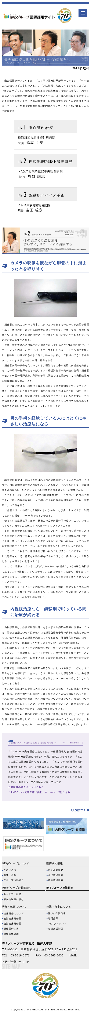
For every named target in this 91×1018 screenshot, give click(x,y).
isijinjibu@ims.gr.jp (15, 961)
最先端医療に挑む (14, 899)
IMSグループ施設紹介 (59, 887)
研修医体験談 (11, 933)
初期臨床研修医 (12, 918)
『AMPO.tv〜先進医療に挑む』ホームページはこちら (39, 792)
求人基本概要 (55, 870)
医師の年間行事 (57, 913)
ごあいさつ (10, 870)
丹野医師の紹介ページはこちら (26, 787)
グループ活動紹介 (14, 880)
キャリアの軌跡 (12, 894)
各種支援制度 (55, 928)
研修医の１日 (11, 928)
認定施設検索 (55, 875)
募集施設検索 (55, 880)
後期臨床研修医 (12, 923)
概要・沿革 (10, 875)
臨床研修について (14, 913)
